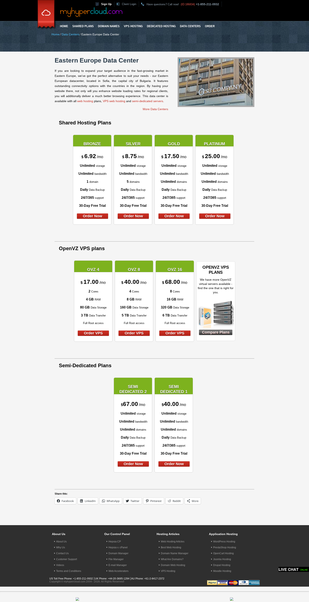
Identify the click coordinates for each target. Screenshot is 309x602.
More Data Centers (155, 109)
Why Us (60, 547)
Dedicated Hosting (161, 26)
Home (64, 26)
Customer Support (66, 559)
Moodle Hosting (222, 571)
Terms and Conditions (68, 571)
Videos (60, 565)
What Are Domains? (172, 559)
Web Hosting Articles (172, 541)
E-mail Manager (117, 565)
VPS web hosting (114, 101)
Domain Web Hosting (173, 565)
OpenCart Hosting (223, 553)
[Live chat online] (294, 569)
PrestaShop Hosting (224, 547)
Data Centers (190, 26)
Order (210, 26)
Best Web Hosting (171, 547)
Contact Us (62, 553)
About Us (61, 541)
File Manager (116, 559)
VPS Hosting (133, 26)
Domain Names (109, 26)
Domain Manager (118, 553)
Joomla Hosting (222, 559)
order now (92, 216)
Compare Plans (216, 332)
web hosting (85, 101)
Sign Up (106, 4)
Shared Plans (83, 26)
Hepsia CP (114, 541)
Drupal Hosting (221, 565)
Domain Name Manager (174, 553)
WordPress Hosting (224, 541)
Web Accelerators (118, 571)
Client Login (129, 4)
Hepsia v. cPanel (118, 547)
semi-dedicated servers (147, 101)
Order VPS (93, 333)
